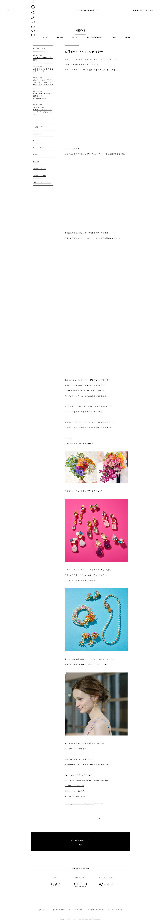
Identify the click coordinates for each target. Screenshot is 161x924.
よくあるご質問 (58, 910)
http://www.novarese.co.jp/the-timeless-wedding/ (86, 780)
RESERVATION (80, 842)
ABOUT (60, 37)
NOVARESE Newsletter (75, 796)
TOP (33, 37)
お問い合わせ (43, 910)
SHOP (127, 37)
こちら (82, 791)
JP (9, 10)
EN (14, 10)
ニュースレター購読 (76, 910)
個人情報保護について (95, 910)
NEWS (46, 37)
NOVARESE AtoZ (94, 37)
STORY (113, 37)
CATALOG (143, 10)
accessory (68, 804)
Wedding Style (87, 804)
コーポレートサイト (115, 910)
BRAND (75, 37)
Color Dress (77, 804)
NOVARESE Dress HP (74, 786)
